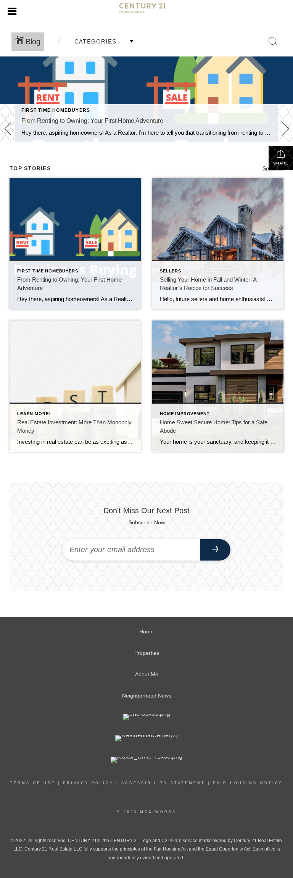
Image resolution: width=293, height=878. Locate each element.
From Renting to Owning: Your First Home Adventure (92, 121)
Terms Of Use (32, 783)
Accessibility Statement (163, 783)
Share (280, 163)
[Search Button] (273, 41)
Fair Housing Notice (248, 783)
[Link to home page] (146, 11)
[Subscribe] (215, 550)
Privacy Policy (88, 783)
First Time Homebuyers (55, 110)
